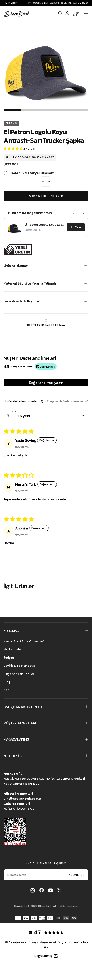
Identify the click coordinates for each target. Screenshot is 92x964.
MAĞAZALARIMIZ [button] (16, 739)
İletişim (9, 657)
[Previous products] (74, 213)
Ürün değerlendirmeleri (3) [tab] (24, 401)
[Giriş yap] (67, 13)
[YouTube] (50, 890)
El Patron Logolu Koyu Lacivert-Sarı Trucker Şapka (44, 225)
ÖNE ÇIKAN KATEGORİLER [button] (23, 706)
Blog (7, 682)
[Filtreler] (8, 415)
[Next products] (83, 213)
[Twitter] (59, 890)
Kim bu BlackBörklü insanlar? (24, 641)
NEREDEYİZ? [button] (13, 755)
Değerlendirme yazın (46, 382)
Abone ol (76, 875)
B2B (6, 690)
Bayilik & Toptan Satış (19, 665)
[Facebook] (41, 890)
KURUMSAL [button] (12, 630)
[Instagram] (32, 890)
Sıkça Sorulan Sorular (19, 674)
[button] (85, 13)
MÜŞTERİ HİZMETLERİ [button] (20, 723)
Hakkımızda (12, 649)
